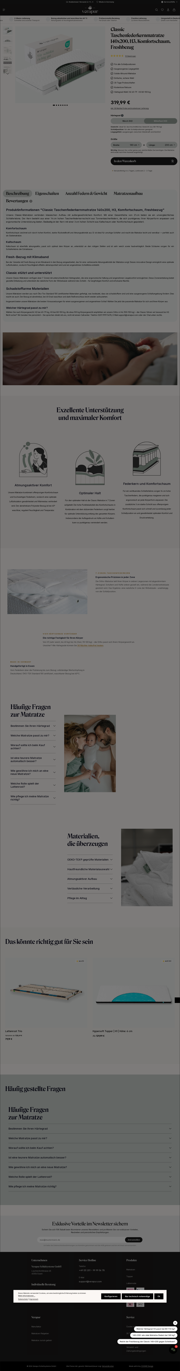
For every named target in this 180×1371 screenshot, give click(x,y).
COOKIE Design (147, 1366)
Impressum (33, 1299)
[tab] (17, 193)
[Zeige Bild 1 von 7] (54, 105)
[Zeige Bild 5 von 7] (62, 105)
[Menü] (5, 9)
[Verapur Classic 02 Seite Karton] (60, 64)
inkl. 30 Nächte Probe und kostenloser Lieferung (130, 108)
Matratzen (130, 1269)
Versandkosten (108, 1366)
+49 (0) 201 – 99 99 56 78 (92, 1270)
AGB (102, 1245)
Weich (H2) (127, 121)
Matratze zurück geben (41, 1340)
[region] (54, 69)
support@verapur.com (90, 1281)
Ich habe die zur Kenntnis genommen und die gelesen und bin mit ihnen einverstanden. (90, 1245)
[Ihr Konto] (168, 9)
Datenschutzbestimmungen (64, 1245)
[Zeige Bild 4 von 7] (60, 105)
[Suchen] (156, 9)
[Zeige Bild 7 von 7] (67, 105)
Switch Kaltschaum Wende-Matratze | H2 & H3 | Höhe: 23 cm (39, 1031)
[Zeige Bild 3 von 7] (58, 105)
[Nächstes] (7, 74)
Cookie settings (133, 1326)
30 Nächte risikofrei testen (90, 645)
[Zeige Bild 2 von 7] (56, 105)
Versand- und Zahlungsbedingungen (136, 1349)
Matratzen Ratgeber (40, 1333)
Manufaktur (36, 1326)
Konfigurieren (110, 1296)
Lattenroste (131, 1283)
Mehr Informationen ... (26, 1296)
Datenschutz (23, 1299)
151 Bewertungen (130, 56)
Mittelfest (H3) (160, 121)
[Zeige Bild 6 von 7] (64, 105)
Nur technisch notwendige (137, 1296)
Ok (159, 1296)
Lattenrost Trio (101, 1031)
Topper (129, 1276)
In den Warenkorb (125, 161)
